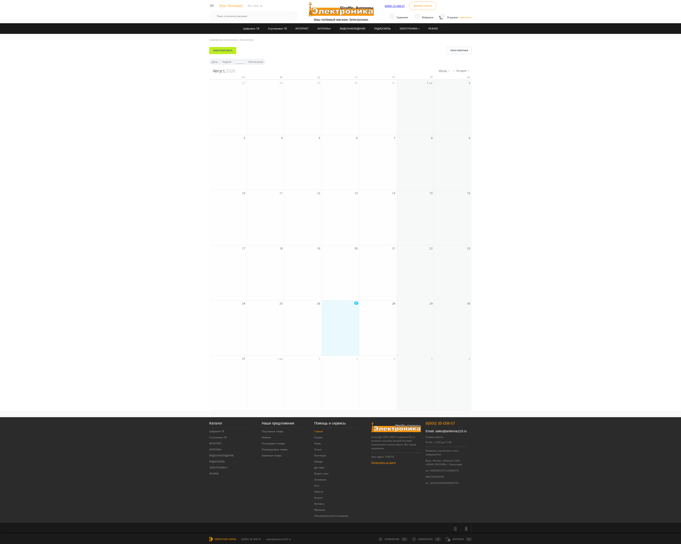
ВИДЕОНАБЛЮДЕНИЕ (353, 28)
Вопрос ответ (321, 473)
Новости (318, 491)
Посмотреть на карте (383, 462)
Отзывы (318, 437)
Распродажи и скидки (273, 443)
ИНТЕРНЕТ (302, 28)
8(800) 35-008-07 (395, 6)
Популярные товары (272, 431)
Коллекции (320, 455)
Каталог (318, 497)
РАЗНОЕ (433, 28)
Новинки (266, 437)
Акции (317, 443)
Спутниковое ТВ (277, 28)
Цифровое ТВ (251, 28)
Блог (316, 485)
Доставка (319, 467)
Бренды (318, 461)
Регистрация (235, 5)
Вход (222, 5)
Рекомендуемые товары (274, 449)
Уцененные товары (272, 455)
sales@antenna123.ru (451, 431)
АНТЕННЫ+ (324, 28)
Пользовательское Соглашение (331, 516)
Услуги (318, 449)
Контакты (319, 503)
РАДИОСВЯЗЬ (382, 28)
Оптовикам (320, 479)
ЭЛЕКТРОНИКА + (409, 28)
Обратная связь (225, 539)
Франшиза (319, 510)
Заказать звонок (422, 5)
